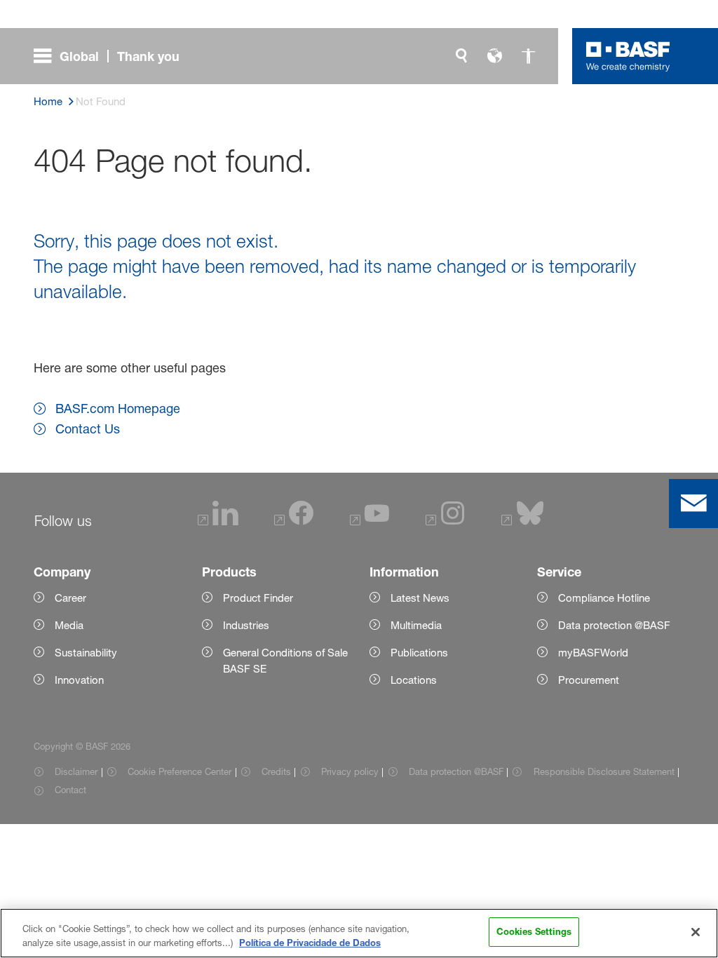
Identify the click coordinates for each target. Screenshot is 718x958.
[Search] (461, 56)
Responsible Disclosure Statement (604, 771)
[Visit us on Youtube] (369, 521)
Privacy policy (350, 771)
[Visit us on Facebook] (293, 521)
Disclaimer (76, 771)
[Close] (695, 932)
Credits (276, 771)
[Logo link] (628, 56)
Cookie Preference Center (179, 771)
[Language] (495, 56)
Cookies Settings (533, 931)
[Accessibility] (528, 56)
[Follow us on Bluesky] (523, 521)
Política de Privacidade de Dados (310, 942)
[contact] (693, 503)
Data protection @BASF (456, 771)
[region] (359, 933)
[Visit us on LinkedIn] (218, 521)
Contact (70, 789)
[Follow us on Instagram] (445, 521)
